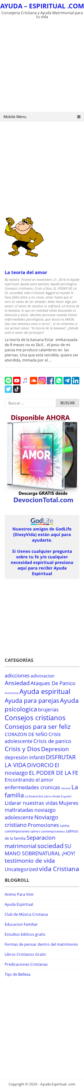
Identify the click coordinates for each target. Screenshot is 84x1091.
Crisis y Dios (43, 288)
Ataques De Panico (53, 683)
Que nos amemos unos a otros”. (28, 324)
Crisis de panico (52, 741)
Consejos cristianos (19, 288)
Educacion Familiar (21, 924)
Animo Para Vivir (19, 894)
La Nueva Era (34, 796)
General (65, 788)
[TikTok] (17, 391)
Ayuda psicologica (64, 284)
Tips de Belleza (17, 974)
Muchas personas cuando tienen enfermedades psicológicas (41, 317)
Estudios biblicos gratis (25, 934)
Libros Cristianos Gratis (25, 954)
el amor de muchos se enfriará (37, 306)
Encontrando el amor (29, 779)
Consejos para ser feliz (38, 726)
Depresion (55, 749)
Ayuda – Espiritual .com (42, 5)
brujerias (48, 709)
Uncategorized (21, 869)
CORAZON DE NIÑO (26, 734)
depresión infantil (25, 757)
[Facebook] (50, 382)
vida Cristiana (34, 293)
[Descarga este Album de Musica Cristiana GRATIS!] (42, 503)
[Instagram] (42, 382)
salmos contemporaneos (47, 831)
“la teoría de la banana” (48, 328)
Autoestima (11, 693)
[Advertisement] (42, 66)
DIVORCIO (40, 765)
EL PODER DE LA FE (53, 772)
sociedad (16, 293)
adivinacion (43, 676)
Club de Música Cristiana (26, 914)
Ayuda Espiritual (19, 904)
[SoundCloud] (33, 382)
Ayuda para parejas (34, 284)
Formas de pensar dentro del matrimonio (41, 944)
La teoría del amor (26, 272)
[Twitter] (8, 391)
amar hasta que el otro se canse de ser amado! (38, 299)
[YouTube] (17, 382)
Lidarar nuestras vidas (31, 802)
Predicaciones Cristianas (26, 964)
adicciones (17, 675)
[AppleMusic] (25, 382)
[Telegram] (67, 382)
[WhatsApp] (59, 382)
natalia (14, 279)
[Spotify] (8, 382)
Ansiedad (17, 683)
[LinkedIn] (75, 382)
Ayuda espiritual (44, 691)
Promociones (43, 825)
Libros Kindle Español (57, 796)
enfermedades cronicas (32, 787)
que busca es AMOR (59, 319)
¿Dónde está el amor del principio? (41, 330)
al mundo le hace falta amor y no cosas (39, 295)
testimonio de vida (30, 860)
